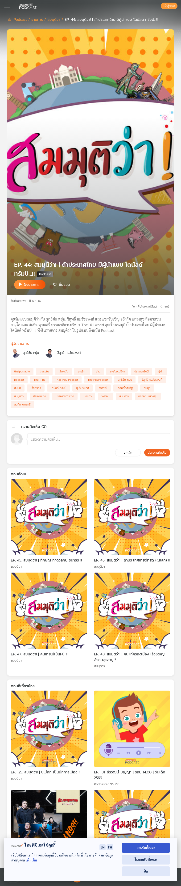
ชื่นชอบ (64, 284)
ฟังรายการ (32, 284)
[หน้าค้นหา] (158, 6)
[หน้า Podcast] (37, 5)
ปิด (146, 871)
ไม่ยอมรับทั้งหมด (146, 859)
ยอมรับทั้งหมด (146, 848)
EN (102, 847)
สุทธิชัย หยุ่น (31, 352)
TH (109, 847)
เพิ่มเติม (31, 860)
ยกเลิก (128, 452)
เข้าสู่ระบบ (169, 6)
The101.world (92, 324)
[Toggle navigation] (7, 5)
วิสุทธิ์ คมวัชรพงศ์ (69, 352)
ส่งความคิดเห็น (157, 452)
